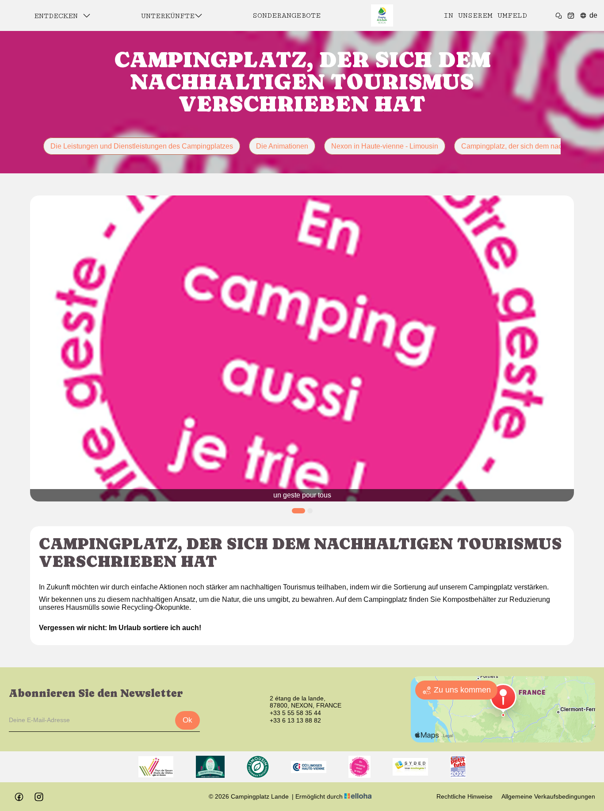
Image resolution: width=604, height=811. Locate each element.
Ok (187, 720)
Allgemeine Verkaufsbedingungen (548, 796)
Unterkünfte (168, 15)
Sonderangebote (286, 15)
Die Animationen (282, 146)
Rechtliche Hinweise (464, 796)
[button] (298, 511)
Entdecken (58, 15)
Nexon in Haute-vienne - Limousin (384, 146)
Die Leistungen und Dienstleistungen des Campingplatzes (141, 146)
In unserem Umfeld (485, 15)
